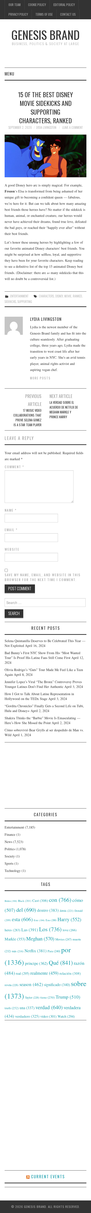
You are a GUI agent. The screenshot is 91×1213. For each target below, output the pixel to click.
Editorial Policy (64, 4)
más (18, 951)
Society (10, 856)
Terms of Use (44, 14)
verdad (49, 1007)
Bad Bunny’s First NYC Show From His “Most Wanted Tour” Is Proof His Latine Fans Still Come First (42, 655)
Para (54, 951)
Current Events (48, 1176)
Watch (66, 1016)
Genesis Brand (45, 34)
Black (24, 901)
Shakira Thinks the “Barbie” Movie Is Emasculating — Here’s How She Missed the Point (42, 720)
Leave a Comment (72, 127)
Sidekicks (10, 301)
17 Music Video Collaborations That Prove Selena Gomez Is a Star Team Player (27, 417)
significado (57, 984)
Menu (9, 74)
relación (70, 973)
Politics (10, 849)
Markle (15, 939)
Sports (9, 863)
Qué (61, 962)
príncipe (36, 963)
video (48, 1016)
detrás (67, 910)
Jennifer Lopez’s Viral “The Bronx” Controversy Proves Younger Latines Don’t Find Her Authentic (43, 684)
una (27, 1007)
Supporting (24, 301)
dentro (48, 910)
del (26, 909)
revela (11, 985)
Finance (10, 834)
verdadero (27, 1016)
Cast (40, 900)
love (70, 930)
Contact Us (68, 14)
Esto (51, 920)
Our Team (14, 4)
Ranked (77, 296)
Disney (59, 296)
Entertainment (19, 296)
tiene (47, 997)
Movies (63, 939)
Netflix (36, 950)
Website (12, 549)
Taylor (32, 997)
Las (29, 929)
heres (12, 930)
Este (39, 920)
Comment (14, 466)
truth (12, 1008)
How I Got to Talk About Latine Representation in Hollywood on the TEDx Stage (39, 696)
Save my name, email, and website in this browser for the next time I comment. (43, 577)
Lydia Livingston (46, 127)
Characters (46, 296)
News (8, 841)
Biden (11, 901)
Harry (69, 919)
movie (67, 296)
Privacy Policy (18, 14)
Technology (13, 870)
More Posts (40, 378)
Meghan (40, 938)
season (31, 984)
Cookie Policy (37, 4)
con (60, 900)
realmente (44, 973)
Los (50, 929)
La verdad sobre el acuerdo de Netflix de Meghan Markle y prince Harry (64, 409)
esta (22, 919)
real (22, 973)
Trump (68, 997)
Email (11, 529)
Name (11, 510)
